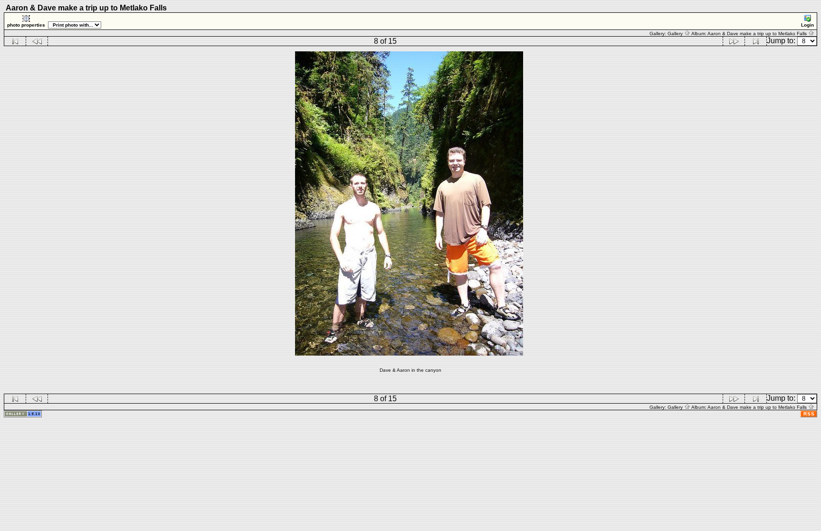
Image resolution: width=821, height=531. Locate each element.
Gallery (676, 33)
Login (807, 25)
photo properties (26, 25)
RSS (809, 413)
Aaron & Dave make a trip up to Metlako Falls (757, 33)
